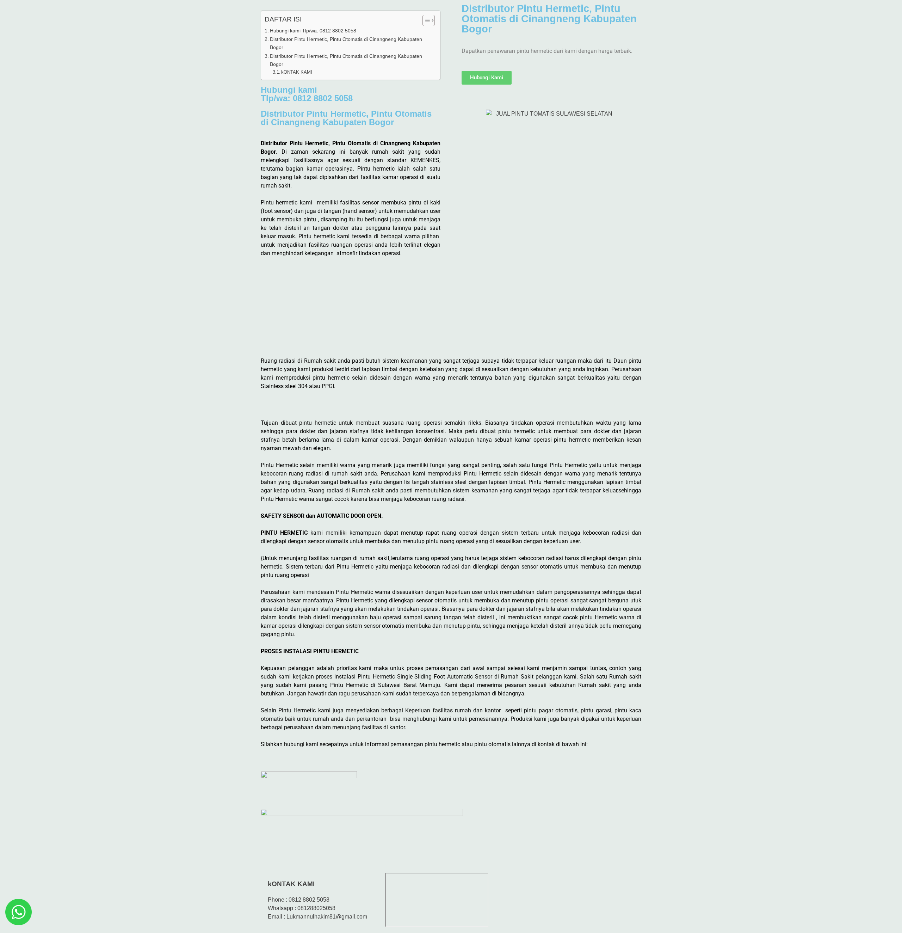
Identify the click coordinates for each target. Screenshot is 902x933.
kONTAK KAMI (296, 72)
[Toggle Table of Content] (425, 20)
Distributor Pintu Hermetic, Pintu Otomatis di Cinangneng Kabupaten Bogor (346, 43)
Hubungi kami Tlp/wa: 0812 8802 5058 (313, 30)
